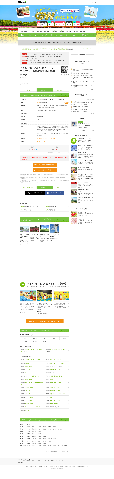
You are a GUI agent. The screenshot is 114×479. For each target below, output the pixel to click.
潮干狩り (36, 54)
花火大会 (45, 460)
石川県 (28, 434)
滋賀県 (54, 438)
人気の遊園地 (56, 56)
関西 (67, 31)
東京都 (35, 338)
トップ (28, 90)
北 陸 (21, 434)
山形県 (49, 426)
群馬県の (31, 360)
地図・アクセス (61, 90)
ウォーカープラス (22, 460)
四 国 (21, 443)
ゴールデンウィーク (38, 460)
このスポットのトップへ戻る (45, 170)
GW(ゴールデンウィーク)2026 (27, 31)
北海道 (37, 31)
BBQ (47, 54)
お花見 (33, 460)
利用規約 (27, 466)
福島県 (54, 426)
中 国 (21, 441)
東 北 (21, 426)
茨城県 (44, 341)
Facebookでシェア (56, 193)
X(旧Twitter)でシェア (36, 193)
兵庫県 (39, 438)
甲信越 (52, 31)
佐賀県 (34, 445)
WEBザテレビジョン (35, 463)
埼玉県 (64, 338)
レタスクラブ (21, 463)
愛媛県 (34, 443)
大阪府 (28, 438)
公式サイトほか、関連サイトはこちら (46, 138)
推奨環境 (40, 466)
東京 (48, 31)
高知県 (44, 443)
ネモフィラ (30, 54)
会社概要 (73, 466)
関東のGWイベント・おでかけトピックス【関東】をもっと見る (44, 321)
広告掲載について (68, 466)
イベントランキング (58, 35)
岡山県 (34, 441)
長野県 (34, 431)
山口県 (39, 441)
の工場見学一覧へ (52, 206)
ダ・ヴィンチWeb (28, 463)
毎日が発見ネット (54, 463)
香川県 (28, 443)
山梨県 (28, 431)
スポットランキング (73, 35)
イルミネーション (61, 460)
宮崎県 (54, 445)
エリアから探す (26, 35)
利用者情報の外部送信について (82, 466)
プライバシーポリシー (34, 466)
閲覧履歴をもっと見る (87, 130)
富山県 (34, 434)
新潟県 (39, 431)
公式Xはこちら (40, 141)
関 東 (21, 429)
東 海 (21, 436)
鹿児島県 (60, 445)
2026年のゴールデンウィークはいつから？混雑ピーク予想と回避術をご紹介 (46, 60)
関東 (45, 31)
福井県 (39, 434)
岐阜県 (34, 436)
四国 (77, 31)
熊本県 (44, 445)
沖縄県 (65, 445)
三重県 (39, 436)
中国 (74, 31)
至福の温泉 (49, 56)
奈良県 (44, 438)
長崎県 (39, 445)
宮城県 (28, 426)
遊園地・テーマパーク (88, 35)
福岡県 (28, 445)
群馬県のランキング (32, 350)
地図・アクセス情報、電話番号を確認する (45, 164)
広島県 (28, 441)
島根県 (49, 441)
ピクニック (42, 54)
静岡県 (44, 436)
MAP (66, 102)
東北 (41, 31)
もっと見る (90, 89)
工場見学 (24, 83)
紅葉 (56, 460)
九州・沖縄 (82, 31)
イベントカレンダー (42, 35)
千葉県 (54, 338)
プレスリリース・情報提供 (54, 466)
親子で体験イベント (32, 58)
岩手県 (39, 426)
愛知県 (28, 436)
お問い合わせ (46, 466)
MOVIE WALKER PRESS (45, 463)
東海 (56, 31)
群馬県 (38, 102)
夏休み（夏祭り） (51, 460)
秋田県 (44, 426)
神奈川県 (45, 338)
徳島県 (39, 443)
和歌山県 (50, 438)
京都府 (34, 438)
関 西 (21, 438)
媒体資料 (61, 466)
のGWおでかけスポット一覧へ (30, 206)
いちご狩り (28, 460)
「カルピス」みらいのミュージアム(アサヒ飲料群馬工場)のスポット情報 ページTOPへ (51, 452)
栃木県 (35, 341)
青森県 (34, 426)
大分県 (49, 445)
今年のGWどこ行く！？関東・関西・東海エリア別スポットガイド (43, 63)
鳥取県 (44, 441)
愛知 (60, 31)
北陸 (63, 31)
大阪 (70, 31)
